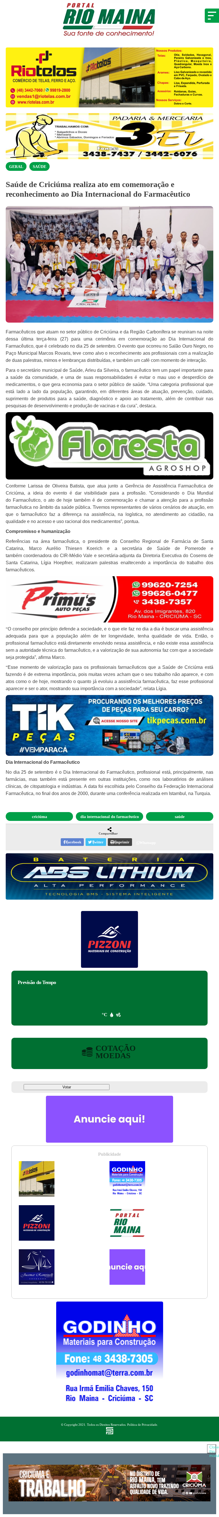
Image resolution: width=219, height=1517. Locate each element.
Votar (66, 1087)
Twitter (98, 842)
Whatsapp (147, 843)
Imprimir (121, 842)
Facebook (73, 842)
